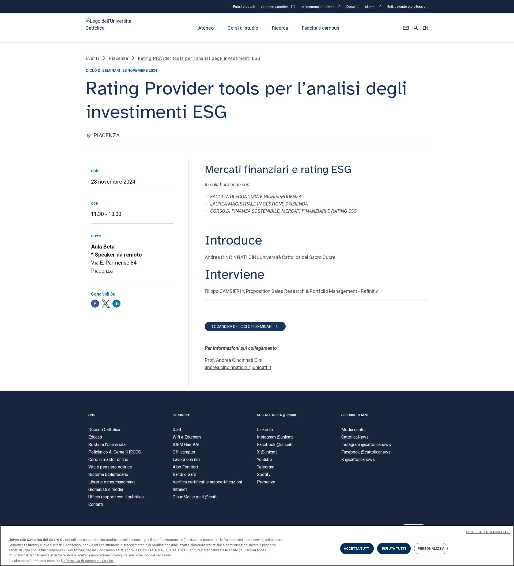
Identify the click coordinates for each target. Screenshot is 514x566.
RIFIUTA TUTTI (394, 548)
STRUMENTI (181, 415)
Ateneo (206, 28)
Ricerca (280, 28)
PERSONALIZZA (431, 548)
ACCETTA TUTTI (357, 548)
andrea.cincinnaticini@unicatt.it (238, 367)
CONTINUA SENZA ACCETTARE (488, 532)
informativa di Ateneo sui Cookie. (88, 561)
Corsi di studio (243, 28)
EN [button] (425, 28)
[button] (406, 28)
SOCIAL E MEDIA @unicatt (276, 415)
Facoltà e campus (320, 28)
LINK (91, 415)
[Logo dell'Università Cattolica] (111, 28)
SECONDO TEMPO (354, 415)
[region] (257, 545)
